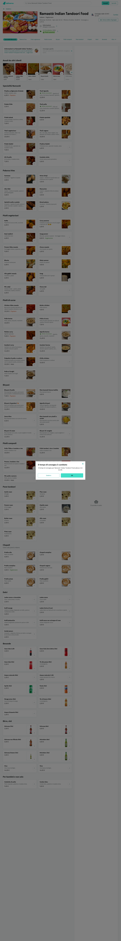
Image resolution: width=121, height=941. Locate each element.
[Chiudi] (83, 464)
